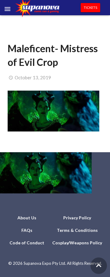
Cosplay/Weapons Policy (77, 242)
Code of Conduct (26, 242)
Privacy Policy (77, 217)
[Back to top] (98, 265)
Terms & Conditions (77, 230)
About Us (26, 217)
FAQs (26, 230)
